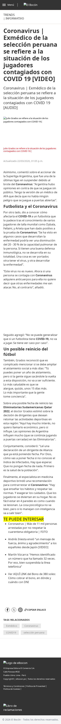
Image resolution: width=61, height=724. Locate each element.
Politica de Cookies (11, 689)
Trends (9, 15)
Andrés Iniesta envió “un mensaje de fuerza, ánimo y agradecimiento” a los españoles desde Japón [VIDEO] (32, 543)
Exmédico (11, 625)
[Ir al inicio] (30, 5)
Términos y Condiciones (13, 686)
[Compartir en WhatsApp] (20, 609)
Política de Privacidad (35, 686)
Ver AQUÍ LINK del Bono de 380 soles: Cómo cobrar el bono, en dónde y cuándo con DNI (32, 578)
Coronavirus (31, 625)
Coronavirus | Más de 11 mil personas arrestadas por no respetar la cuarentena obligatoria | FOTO (32, 528)
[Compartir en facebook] (7, 609)
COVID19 (11, 632)
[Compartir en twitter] (14, 609)
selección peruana (34, 632)
